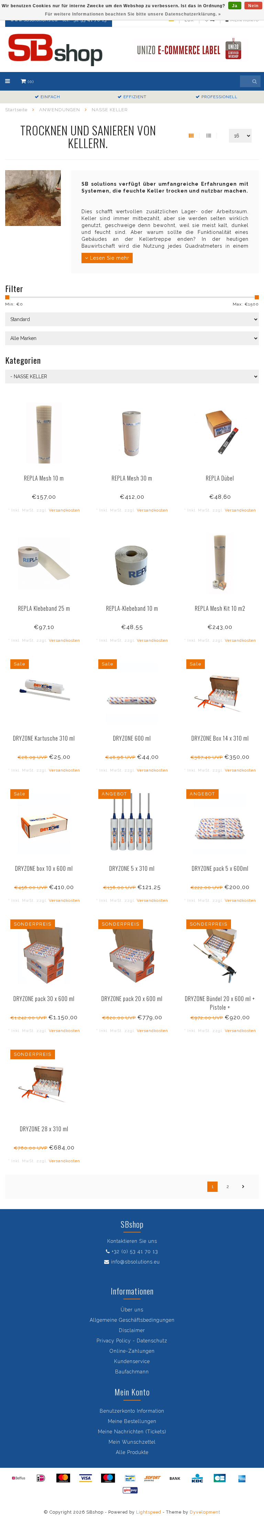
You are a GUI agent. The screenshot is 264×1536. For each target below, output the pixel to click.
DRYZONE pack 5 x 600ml (220, 868)
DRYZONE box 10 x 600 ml (44, 868)
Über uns (132, 1309)
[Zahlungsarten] (18, 1478)
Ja (235, 5)
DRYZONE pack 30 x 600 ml (44, 998)
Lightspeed (148, 1512)
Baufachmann (132, 1371)
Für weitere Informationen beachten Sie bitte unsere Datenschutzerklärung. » (133, 14)
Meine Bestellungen (132, 1421)
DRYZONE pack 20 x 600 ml (132, 998)
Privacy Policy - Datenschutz (132, 1340)
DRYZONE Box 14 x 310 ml (220, 738)
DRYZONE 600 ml (132, 738)
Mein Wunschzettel (132, 1442)
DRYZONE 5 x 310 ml (132, 868)
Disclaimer (132, 1330)
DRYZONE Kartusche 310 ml (44, 738)
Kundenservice (132, 1361)
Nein (253, 5)
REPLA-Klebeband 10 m (132, 608)
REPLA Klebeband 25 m (44, 608)
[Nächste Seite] (243, 1187)
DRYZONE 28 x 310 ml (44, 1129)
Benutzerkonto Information (132, 1411)
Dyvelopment (205, 1512)
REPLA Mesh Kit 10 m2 (220, 608)
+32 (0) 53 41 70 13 (135, 1251)
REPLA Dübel (220, 478)
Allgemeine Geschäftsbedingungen (132, 1320)
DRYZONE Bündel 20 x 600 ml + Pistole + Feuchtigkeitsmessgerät (220, 1007)
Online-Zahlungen (132, 1351)
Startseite (16, 109)
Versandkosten (64, 510)
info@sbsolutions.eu (135, 1262)
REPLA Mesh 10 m (44, 478)
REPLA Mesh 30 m (132, 478)
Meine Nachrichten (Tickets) (132, 1431)
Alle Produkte (132, 1452)
